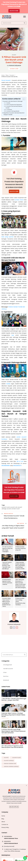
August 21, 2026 (5, 718)
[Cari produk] (24, 23)
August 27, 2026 (5, 702)
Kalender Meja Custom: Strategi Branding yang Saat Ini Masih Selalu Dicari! (13, 714)
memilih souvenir (8, 668)
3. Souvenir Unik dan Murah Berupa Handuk (14, 107)
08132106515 (7, 841)
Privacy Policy (5, 827)
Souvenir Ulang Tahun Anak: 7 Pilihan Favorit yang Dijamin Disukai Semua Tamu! (7, 599)
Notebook (6, 680)
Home (3, 816)
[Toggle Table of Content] (23, 99)
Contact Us (5, 824)
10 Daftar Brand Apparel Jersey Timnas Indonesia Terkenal (7, 580)
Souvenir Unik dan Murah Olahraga (12, 101)
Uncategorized (7, 665)
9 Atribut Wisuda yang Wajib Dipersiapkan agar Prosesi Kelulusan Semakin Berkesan (14, 731)
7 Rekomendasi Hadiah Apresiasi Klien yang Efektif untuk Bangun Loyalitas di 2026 (21, 562)
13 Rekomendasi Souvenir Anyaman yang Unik (21, 546)
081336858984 (5, 465)
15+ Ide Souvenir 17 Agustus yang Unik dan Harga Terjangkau (7, 546)
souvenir (6, 757)
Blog (3, 819)
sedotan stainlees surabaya (11, 766)
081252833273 (17, 465)
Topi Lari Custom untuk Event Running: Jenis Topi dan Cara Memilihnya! (7, 562)
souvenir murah (6, 507)
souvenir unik (13, 507)
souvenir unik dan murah (13, 508)
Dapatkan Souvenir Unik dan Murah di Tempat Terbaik (13, 113)
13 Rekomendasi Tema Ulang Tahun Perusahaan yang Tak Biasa (21, 599)
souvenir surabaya (9, 760)
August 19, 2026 (5, 734)
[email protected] (9, 846)
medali (8, 384)
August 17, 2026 (5, 749)
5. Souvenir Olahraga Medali (12, 111)
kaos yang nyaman (7, 237)
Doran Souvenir (6, 80)
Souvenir (14, 54)
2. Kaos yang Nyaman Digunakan (14, 104)
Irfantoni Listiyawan (15, 65)
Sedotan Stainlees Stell (10, 763)
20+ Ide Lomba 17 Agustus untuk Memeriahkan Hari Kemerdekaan (12, 746)
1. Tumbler (7, 103)
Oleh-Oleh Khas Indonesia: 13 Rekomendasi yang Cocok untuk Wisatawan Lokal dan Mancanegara (21, 580)
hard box (5, 676)
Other (5, 672)
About (3, 821)
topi (12, 335)
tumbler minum (19, 200)
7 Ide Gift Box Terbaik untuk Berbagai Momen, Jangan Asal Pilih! (14, 699)
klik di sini (20, 461)
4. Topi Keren (9, 109)
